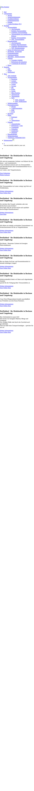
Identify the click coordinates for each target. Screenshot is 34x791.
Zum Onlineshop (5, 173)
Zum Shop (3, 214)
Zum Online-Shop (5, 193)
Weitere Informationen (6, 191)
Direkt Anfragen (5, 175)
